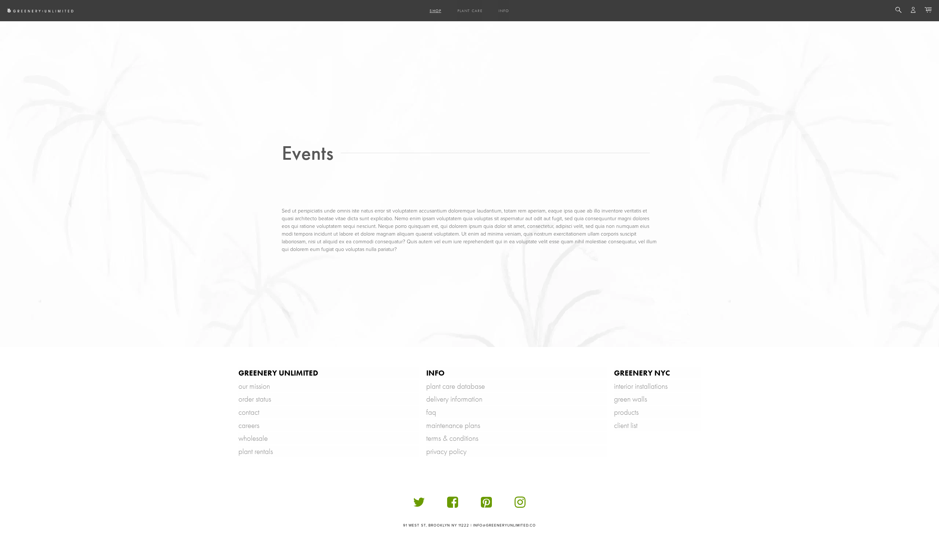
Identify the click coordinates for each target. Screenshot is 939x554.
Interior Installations (641, 386)
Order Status (254, 399)
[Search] (898, 11)
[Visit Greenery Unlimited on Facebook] (452, 505)
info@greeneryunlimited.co (504, 525)
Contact (248, 412)
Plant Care (469, 10)
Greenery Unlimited (278, 373)
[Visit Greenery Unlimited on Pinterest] (486, 505)
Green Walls (630, 399)
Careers (248, 425)
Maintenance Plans (453, 425)
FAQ (431, 412)
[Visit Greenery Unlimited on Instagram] (520, 505)
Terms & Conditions (452, 438)
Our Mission (254, 386)
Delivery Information (454, 399)
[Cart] (928, 11)
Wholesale (253, 438)
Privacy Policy (446, 451)
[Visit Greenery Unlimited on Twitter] (419, 505)
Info (503, 10)
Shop (435, 10)
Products (626, 412)
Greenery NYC (642, 373)
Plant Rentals (255, 451)
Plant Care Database (455, 386)
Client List (625, 425)
